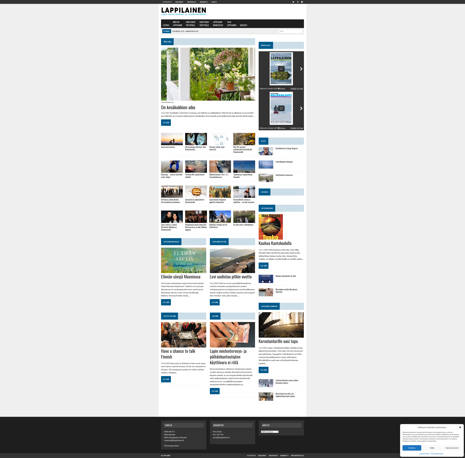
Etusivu (166, 25)
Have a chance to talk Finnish (178, 354)
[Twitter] (293, 1)
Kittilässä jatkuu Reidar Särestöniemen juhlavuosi (170, 201)
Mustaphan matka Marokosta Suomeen (286, 290)
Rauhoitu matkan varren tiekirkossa (218, 226)
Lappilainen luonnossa (269, 306)
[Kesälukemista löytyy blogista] (266, 153)
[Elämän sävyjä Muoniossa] (183, 271)
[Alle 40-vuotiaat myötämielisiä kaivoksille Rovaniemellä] (244, 143)
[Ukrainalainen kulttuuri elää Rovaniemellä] (196, 143)
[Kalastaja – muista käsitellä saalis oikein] (172, 171)
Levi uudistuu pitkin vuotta (231, 276)
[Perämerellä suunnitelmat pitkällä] (196, 171)
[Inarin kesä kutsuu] (172, 143)
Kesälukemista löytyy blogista (287, 148)
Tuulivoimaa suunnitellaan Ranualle (242, 176)
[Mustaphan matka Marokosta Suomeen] (266, 294)
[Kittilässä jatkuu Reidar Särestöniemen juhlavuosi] (172, 196)
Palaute (214, 2)
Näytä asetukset (452, 448)
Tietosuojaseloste (171, 445)
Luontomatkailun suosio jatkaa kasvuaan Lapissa (287, 381)
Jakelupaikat (179, 2)
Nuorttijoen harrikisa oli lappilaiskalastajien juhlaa (285, 395)
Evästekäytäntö (424, 453)
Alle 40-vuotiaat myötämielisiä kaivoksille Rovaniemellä (242, 150)
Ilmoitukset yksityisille (204, 24)
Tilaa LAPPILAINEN (231, 24)
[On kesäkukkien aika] (208, 99)
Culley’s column (169, 316)
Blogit (263, 141)
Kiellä (432, 448)
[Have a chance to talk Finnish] (183, 345)
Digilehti (243, 25)
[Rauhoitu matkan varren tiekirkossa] (220, 221)
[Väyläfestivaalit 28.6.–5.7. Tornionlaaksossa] (220, 171)
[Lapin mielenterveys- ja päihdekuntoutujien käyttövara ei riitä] (232, 345)
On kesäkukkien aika (178, 107)
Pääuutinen (167, 41)
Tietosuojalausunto (437, 453)
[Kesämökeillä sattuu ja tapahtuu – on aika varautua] (244, 196)
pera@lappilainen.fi (221, 437)
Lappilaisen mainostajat (218, 24)
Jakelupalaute (191, 2)
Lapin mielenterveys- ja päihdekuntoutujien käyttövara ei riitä (228, 356)
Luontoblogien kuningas (284, 161)
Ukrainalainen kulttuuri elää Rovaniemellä (195, 148)
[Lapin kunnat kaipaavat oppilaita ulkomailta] (220, 196)
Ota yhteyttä (167, 2)
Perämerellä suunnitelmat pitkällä (195, 176)
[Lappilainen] (183, 11)
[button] (460, 427)
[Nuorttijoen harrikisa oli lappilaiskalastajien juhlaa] (266, 399)
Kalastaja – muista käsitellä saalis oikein (171, 176)
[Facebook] (298, 1)
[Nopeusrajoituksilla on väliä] (266, 281)
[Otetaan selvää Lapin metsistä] (220, 143)
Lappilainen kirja (267, 208)
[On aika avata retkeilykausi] (244, 221)
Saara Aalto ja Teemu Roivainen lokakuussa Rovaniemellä (169, 227)
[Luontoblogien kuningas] (266, 167)
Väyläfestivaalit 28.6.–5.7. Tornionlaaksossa (219, 176)
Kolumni (215, 316)
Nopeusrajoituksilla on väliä (286, 276)
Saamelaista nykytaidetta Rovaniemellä (194, 201)
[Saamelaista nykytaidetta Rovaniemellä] (196, 196)
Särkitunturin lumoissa (284, 175)
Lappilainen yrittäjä (219, 241)
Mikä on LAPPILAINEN (177, 24)
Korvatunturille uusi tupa (278, 341)
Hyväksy (411, 448)
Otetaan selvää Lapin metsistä (217, 148)
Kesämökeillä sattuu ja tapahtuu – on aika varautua (243, 201)
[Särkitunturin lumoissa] (266, 180)
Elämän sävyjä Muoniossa (180, 276)
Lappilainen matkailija (171, 241)
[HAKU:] (291, 30)
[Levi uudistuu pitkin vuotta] (232, 271)
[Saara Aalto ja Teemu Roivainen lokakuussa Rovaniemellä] (172, 221)
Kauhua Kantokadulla (275, 243)
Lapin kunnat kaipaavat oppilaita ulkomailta (217, 201)
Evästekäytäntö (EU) (297, 455)
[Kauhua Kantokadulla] (271, 238)
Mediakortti (204, 2)
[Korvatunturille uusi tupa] (281, 336)
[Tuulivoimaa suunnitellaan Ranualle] (244, 171)
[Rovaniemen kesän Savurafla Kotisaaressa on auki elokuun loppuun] (196, 221)
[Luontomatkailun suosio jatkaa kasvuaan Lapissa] (266, 385)
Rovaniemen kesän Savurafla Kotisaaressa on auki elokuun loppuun (196, 227)
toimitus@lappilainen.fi (174, 440)
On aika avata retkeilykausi (243, 224)
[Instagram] (302, 1)
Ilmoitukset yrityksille (191, 24)
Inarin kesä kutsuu (168, 147)
